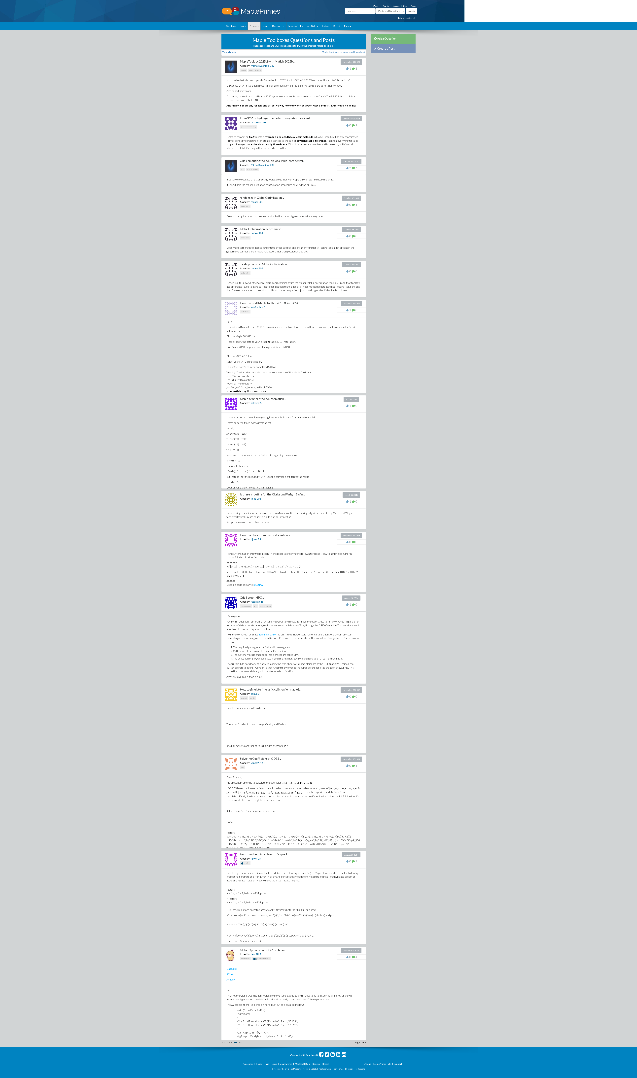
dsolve (246, 863)
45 (261, 601)
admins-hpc (257, 307)
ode (242, 767)
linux (251, 70)
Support (396, 6)
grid (242, 169)
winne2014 (257, 762)
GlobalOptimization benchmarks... (261, 229)
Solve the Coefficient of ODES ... (261, 758)
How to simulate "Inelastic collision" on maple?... (270, 689)
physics (252, 698)
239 (272, 65)
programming (246, 606)
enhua (254, 693)
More (347, 26)
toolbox (258, 70)
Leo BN (255, 954)
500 (265, 122)
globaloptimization (263, 959)
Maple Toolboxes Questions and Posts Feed (343, 52)
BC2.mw (258, 584)
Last (240, 1042)
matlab (243, 70)
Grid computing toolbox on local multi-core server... (272, 161)
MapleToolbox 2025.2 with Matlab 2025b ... (267, 61)
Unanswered (278, 26)
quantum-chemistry (248, 127)
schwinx (255, 402)
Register (386, 6)
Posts (243, 26)
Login (377, 6)
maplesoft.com (324, 1069)
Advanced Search (408, 18)
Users (265, 26)
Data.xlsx (231, 968)
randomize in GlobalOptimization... (262, 197)
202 (261, 201)
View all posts (229, 52)
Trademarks (360, 1069)
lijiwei (254, 539)
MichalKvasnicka (260, 65)
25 (259, 539)
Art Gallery (312, 26)
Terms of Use (339, 1069)
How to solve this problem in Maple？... (265, 854)
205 (259, 498)
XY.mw (230, 974)
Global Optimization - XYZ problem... (263, 950)
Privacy (349, 1069)
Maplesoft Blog (295, 26)
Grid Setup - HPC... (252, 597)
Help (405, 6)
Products (254, 26)
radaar (254, 201)
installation (245, 312)
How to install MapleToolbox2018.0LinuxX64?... (270, 303)
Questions (231, 26)
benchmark (245, 238)
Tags (266, 1064)
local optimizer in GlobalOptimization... (264, 264)
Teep (253, 498)
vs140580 (256, 122)
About (413, 6)
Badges (325, 26)
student (244, 698)
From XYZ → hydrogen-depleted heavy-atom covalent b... (277, 118)
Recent (336, 26)
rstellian (255, 601)
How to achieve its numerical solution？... (266, 535)
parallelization (252, 169)
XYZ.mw (230, 979)
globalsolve (245, 206)
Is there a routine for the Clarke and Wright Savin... (272, 494)
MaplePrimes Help (382, 1064)
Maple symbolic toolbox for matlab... (263, 399)
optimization (245, 959)
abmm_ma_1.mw (267, 634)
